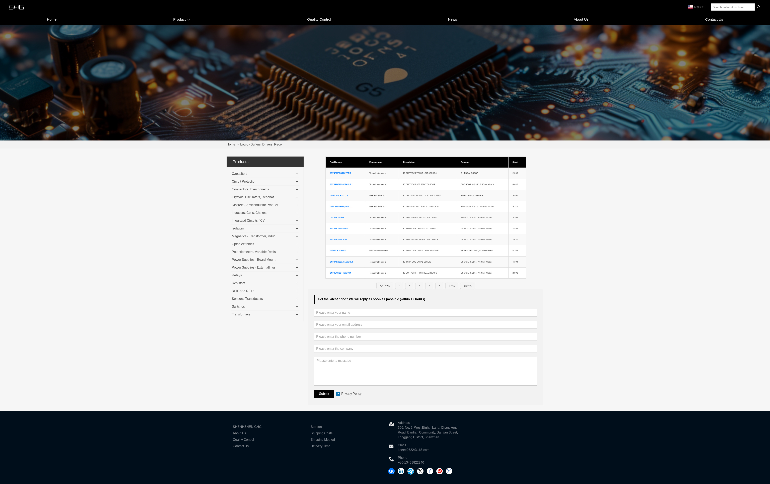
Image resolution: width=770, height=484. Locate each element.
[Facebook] (430, 471)
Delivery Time (320, 446)
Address (404, 422)
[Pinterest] (439, 471)
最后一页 (468, 286)
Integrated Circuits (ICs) (248, 220)
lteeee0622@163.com (413, 450)
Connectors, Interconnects (250, 189)
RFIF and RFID (243, 291)
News (452, 19)
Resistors (238, 283)
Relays (237, 275)
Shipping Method (323, 439)
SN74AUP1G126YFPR (340, 173)
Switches (238, 306)
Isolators (238, 228)
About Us (581, 19)
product (179, 19)
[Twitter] (420, 471)
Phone (402, 457)
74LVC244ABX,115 (339, 195)
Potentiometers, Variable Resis (254, 252)
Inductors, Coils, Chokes (249, 212)
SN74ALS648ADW (338, 239)
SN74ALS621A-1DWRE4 (341, 262)
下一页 (452, 286)
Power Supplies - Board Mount (253, 259)
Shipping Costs (321, 433)
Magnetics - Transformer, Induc (253, 236)
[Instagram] (449, 471)
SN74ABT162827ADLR (341, 184)
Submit (324, 393)
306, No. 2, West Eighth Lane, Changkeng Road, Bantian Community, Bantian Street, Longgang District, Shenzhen (428, 432)
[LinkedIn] (401, 471)
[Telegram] (410, 471)
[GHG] (391, 471)
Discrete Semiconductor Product (255, 205)
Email (402, 445)
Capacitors (239, 173)
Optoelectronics (243, 244)
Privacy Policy (351, 393)
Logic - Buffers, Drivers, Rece (261, 144)
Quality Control (319, 19)
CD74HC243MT (337, 217)
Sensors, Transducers (247, 298)
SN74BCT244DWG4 (339, 228)
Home (52, 19)
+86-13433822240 (411, 462)
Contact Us (714, 19)
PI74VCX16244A (338, 251)
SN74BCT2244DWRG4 (340, 273)
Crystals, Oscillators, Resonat (253, 197)
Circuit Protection (244, 181)
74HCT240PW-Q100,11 (341, 206)
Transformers (241, 314)
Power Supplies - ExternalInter (253, 267)
